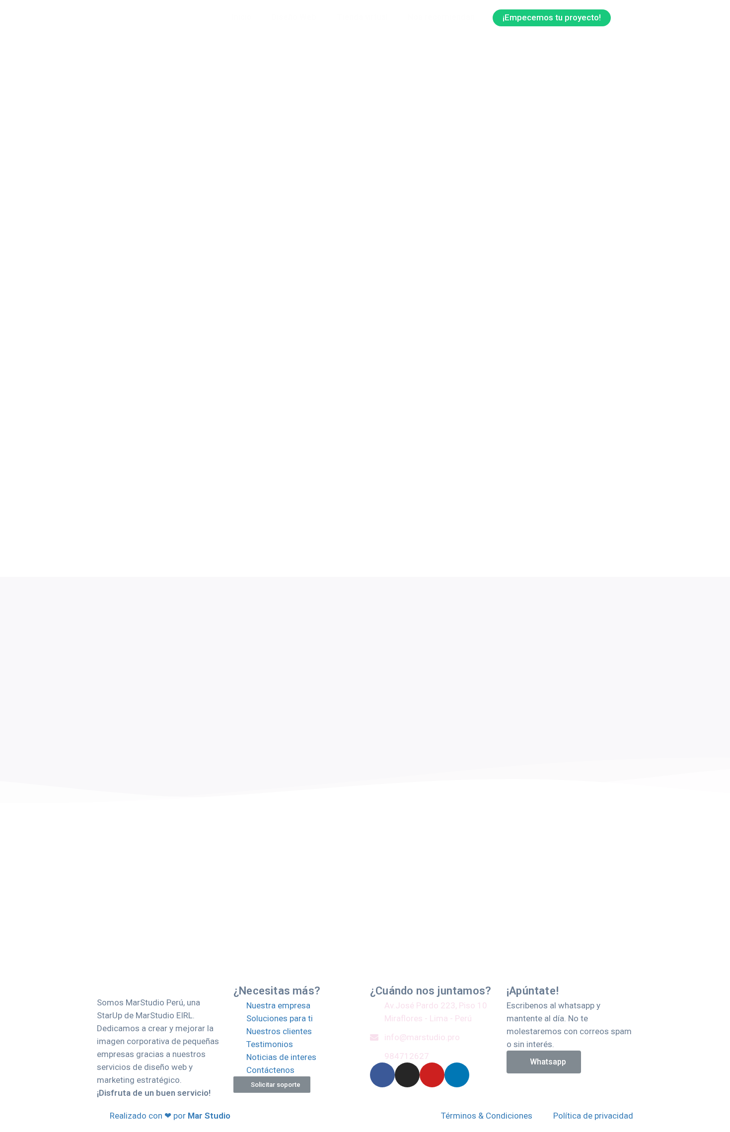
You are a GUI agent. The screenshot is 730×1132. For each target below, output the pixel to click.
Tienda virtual (362, 17)
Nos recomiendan (441, 17)
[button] (271, 1084)
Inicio (242, 17)
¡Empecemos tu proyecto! (552, 17)
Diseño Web (294, 17)
